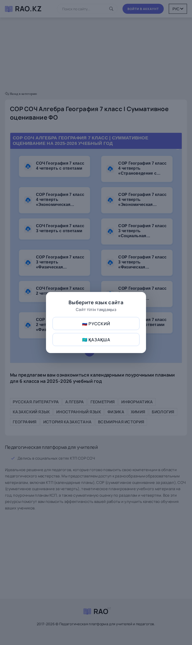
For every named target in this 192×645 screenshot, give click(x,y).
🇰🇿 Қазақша (96, 340)
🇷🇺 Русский (96, 324)
